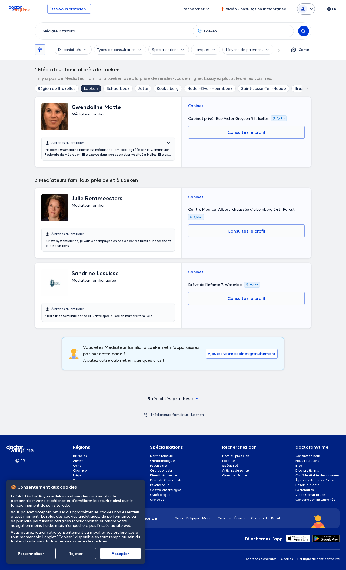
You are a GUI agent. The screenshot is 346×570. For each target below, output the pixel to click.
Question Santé (234, 475)
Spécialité (230, 465)
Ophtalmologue (162, 461)
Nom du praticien (235, 456)
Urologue (157, 499)
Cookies (287, 559)
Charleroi (80, 470)
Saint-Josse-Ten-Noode (263, 88)
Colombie (225, 518)
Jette (143, 88)
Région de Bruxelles (56, 88)
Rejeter (76, 553)
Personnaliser (31, 553)
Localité (228, 461)
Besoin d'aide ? (307, 485)
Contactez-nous (308, 456)
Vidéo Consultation (310, 495)
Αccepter (120, 553)
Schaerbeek (118, 88)
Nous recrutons (307, 461)
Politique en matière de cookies (76, 541)
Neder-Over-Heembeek (209, 88)
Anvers (78, 461)
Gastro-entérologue (165, 490)
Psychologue (159, 485)
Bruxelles (80, 456)
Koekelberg (168, 88)
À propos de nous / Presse (315, 480)
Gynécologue (160, 495)
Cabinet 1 (197, 105)
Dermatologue (161, 456)
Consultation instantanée (315, 499)
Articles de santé (235, 470)
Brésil (275, 518)
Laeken (91, 88)
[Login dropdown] (306, 9)
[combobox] (112, 31)
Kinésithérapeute (163, 475)
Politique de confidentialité (318, 559)
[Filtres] (40, 49)
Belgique (193, 518)
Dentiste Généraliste (166, 480)
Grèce (179, 518)
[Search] (303, 31)
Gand (77, 465)
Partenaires (304, 490)
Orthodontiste (161, 470)
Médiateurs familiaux (170, 414)
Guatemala (260, 518)
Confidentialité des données (317, 475)
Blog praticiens (307, 470)
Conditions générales (260, 559)
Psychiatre (158, 465)
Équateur (241, 518)
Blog (298, 465)
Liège (77, 475)
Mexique (208, 518)
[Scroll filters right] (275, 49)
